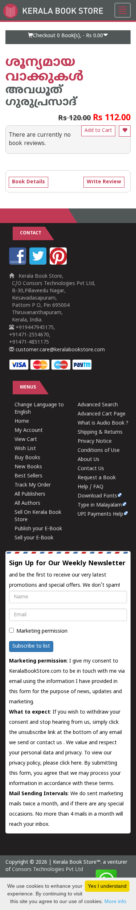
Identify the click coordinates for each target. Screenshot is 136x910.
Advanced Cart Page (101, 414)
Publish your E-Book (38, 529)
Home (22, 421)
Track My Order (33, 485)
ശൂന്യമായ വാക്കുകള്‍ (44, 70)
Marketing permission (41, 631)
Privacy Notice (95, 441)
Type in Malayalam (100, 505)
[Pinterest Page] (59, 263)
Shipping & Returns (100, 432)
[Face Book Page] (18, 263)
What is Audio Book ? (103, 423)
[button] (68, 37)
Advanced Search (98, 405)
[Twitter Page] (38, 263)
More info (115, 901)
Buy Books (27, 458)
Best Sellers (28, 476)
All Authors (27, 503)
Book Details (28, 182)
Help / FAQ (90, 487)
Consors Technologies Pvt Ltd (47, 870)
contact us (50, 743)
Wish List (25, 449)
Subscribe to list (31, 646)
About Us (88, 460)
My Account (29, 430)
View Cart (26, 440)
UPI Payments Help (100, 514)
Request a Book (97, 478)
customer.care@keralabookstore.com (59, 350)
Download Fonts (97, 496)
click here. (72, 763)
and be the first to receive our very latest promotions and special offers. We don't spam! (67, 574)
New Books (28, 467)
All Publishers (30, 494)
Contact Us (91, 469)
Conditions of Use (99, 451)
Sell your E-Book (34, 538)
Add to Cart (98, 131)
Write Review (104, 182)
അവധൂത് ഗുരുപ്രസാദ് (41, 96)
